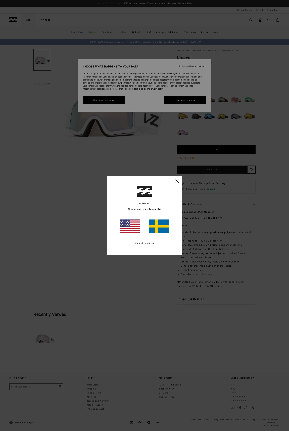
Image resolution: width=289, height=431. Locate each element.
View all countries (144, 243)
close (177, 181)
